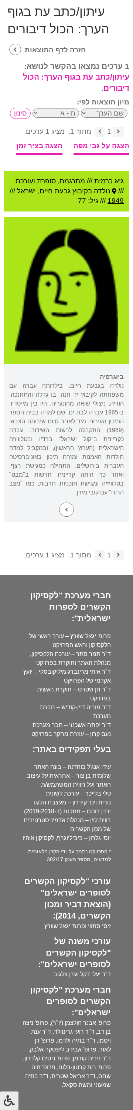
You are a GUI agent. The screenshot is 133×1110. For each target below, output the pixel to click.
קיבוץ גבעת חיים (64, 191)
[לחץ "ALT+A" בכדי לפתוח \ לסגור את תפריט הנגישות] (9, 1100)
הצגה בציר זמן (39, 146)
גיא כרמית (109, 181)
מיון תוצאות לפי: (103, 102)
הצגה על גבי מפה (101, 146)
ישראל (26, 191)
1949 (116, 200)
